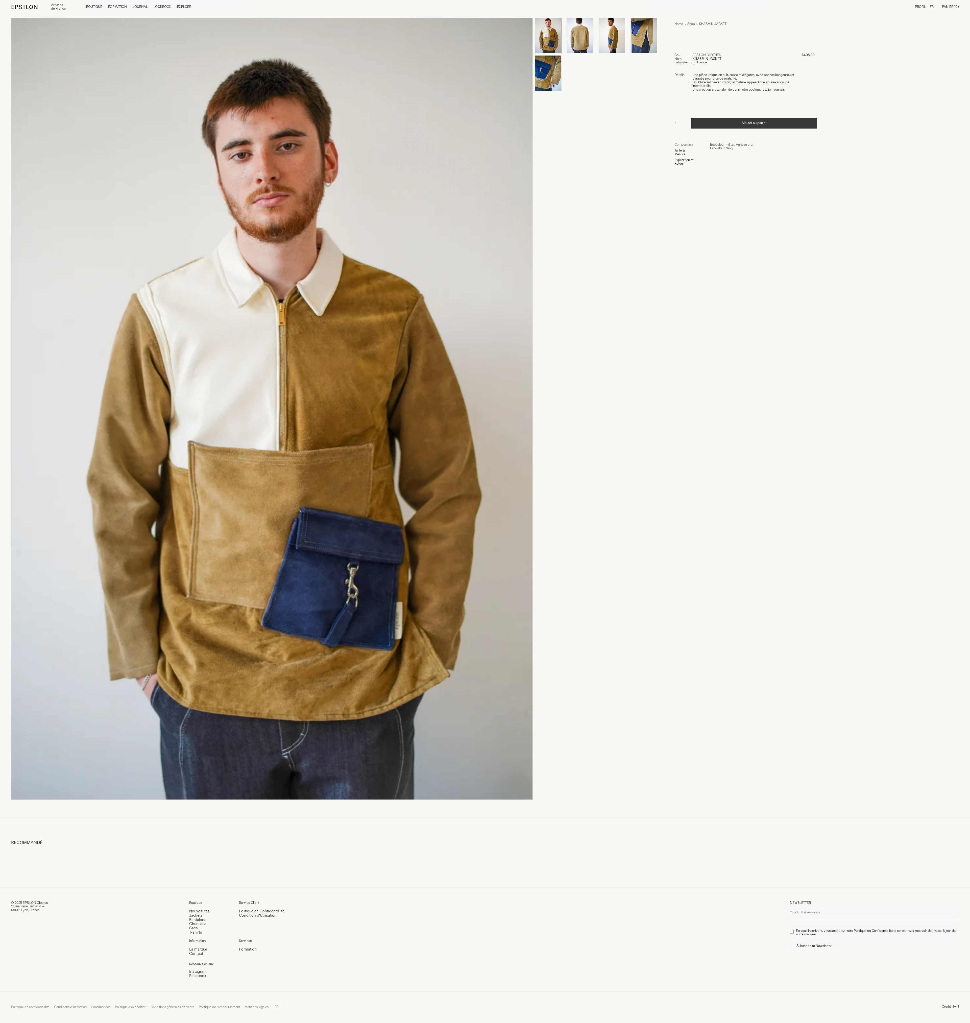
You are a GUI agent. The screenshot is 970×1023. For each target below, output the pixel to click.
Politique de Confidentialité (261, 911)
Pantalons (197, 919)
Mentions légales (257, 1007)
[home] (29, 7)
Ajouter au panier (754, 123)
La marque (198, 949)
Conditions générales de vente (172, 1007)
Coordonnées (100, 1007)
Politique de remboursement (219, 1007)
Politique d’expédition (130, 1007)
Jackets (196, 915)
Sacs (193, 928)
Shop (691, 24)
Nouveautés (199, 911)
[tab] (692, 145)
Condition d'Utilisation (258, 915)
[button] (94, 7)
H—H (955, 1006)
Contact (196, 953)
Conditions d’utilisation (70, 1007)
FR (932, 7)
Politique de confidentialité (30, 1007)
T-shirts (195, 932)
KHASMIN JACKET (712, 24)
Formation (248, 949)
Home (678, 24)
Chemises (197, 923)
